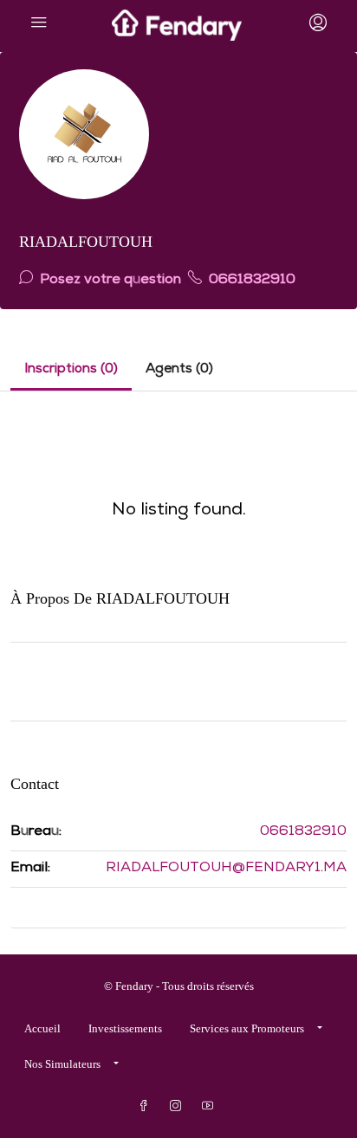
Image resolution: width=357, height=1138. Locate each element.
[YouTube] (211, 1106)
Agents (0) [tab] (179, 370)
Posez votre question (108, 281)
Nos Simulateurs (62, 1063)
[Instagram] (179, 1106)
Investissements (125, 1028)
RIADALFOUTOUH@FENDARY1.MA (226, 869)
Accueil (42, 1028)
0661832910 (250, 281)
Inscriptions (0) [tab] (71, 370)
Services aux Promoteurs (247, 1028)
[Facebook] (147, 1106)
